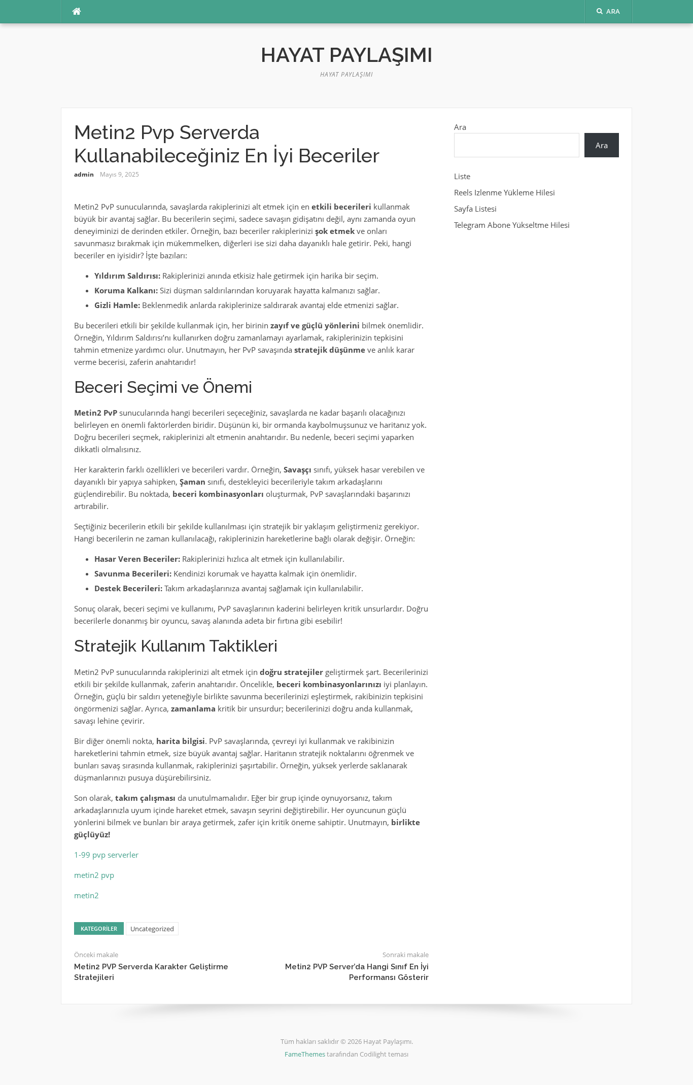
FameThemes (305, 1054)
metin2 (86, 895)
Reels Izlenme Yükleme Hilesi (504, 192)
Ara (460, 127)
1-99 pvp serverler (106, 855)
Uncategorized (152, 928)
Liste (462, 176)
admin (84, 174)
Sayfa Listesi (475, 209)
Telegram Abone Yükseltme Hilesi (512, 225)
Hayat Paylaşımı (347, 54)
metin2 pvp (94, 875)
